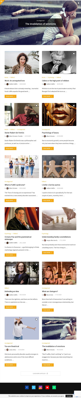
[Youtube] (47, 387)
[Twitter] (33, 387)
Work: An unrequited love (15, 81)
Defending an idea (12, 291)
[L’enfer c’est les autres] (59, 166)
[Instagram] (40, 387)
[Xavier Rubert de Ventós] (22, 114)
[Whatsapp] (54, 387)
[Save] (78, 3)
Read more (9, 96)
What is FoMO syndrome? (15, 185)
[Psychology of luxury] (59, 114)
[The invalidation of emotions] (59, 328)
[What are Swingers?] (59, 273)
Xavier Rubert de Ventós (40, 24)
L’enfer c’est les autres (51, 185)
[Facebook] (27, 387)
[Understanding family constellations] (59, 218)
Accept (69, 396)
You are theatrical (12, 346)
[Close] (2, 2)
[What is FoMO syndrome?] (22, 166)
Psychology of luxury (50, 133)
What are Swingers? (50, 291)
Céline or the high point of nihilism (55, 81)
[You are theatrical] (22, 328)
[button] (3, 22)
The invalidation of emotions (53, 346)
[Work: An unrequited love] (22, 62)
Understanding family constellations (56, 237)
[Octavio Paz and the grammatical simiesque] (22, 218)
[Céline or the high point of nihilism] (59, 62)
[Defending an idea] (22, 273)
